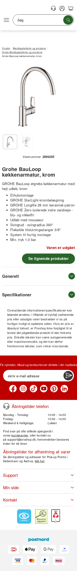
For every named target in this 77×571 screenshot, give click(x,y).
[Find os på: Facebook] (13, 389)
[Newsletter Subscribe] (68, 375)
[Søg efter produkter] (68, 20)
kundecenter (19, 435)
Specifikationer (16, 295)
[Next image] (66, 98)
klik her (40, 461)
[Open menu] (6, 20)
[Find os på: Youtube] (44, 389)
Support (10, 475)
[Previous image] (8, 98)
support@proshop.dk (21, 439)
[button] (37, 97)
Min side (11, 487)
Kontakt (10, 500)
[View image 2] (26, 142)
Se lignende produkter (48, 258)
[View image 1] (10, 142)
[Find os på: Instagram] (23, 389)
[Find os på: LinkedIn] (64, 389)
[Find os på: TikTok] (33, 389)
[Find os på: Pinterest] (54, 389)
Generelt (10, 276)
